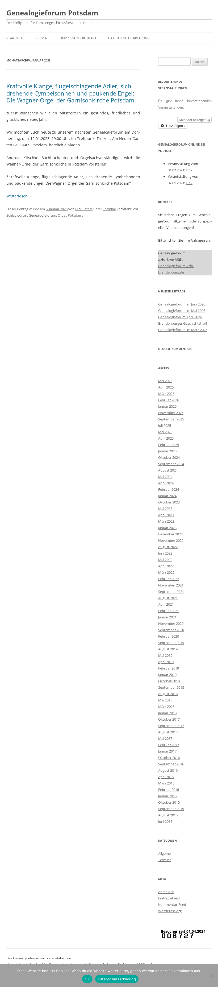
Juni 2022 (165, 553)
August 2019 (168, 649)
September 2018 (171, 687)
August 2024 (168, 470)
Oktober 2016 (169, 757)
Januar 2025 (167, 451)
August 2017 (168, 732)
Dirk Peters (84, 209)
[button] (172, 125)
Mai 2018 (165, 700)
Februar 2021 (168, 610)
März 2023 (166, 521)
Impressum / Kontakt (79, 38)
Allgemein (166, 853)
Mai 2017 (165, 738)
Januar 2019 (167, 674)
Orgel (62, 215)
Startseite (15, 38)
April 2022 (166, 566)
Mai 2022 (165, 559)
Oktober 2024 (169, 457)
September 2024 (171, 463)
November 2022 (170, 540)
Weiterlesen (19, 196)
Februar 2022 (168, 578)
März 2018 (166, 706)
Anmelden (166, 891)
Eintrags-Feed (169, 898)
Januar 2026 (167, 406)
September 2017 (171, 725)
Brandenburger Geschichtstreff (182, 323)
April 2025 (166, 438)
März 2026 (166, 393)
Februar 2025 (168, 444)
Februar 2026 (168, 400)
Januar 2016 (167, 796)
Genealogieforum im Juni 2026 (181, 304)
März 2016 (166, 783)
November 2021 (170, 585)
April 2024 (166, 483)
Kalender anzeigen (193, 119)
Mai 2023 (165, 508)
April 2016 (166, 776)
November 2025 (170, 412)
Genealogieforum (42, 215)
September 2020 (171, 629)
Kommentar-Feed (172, 904)
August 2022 (168, 546)
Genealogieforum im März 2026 (182, 329)
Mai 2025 (165, 432)
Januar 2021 (167, 617)
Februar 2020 (168, 636)
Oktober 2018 (169, 681)
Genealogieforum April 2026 (180, 317)
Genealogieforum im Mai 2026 (181, 310)
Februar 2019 (168, 668)
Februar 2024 (168, 489)
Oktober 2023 (169, 502)
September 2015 (171, 808)
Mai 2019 (165, 655)
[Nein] (211, 975)
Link (189, 170)
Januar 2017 (167, 751)
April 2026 (166, 387)
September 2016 (171, 764)
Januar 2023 (167, 527)
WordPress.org (170, 910)
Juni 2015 (165, 821)
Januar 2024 (167, 495)
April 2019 (166, 661)
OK (87, 979)
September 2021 (171, 591)
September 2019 (171, 642)
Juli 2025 (164, 425)
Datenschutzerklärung (129, 38)
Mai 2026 (165, 380)
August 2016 (168, 770)
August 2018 (168, 693)
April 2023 (166, 515)
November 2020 (170, 623)
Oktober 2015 (169, 802)
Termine (42, 38)
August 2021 (168, 598)
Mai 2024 (165, 476)
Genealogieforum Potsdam (52, 13)
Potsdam (75, 215)
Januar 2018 (167, 713)
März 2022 (166, 572)
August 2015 (168, 815)
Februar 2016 (168, 789)
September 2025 (171, 419)
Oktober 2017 (169, 719)
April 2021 (166, 604)
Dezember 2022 (170, 534)
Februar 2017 (168, 744)
